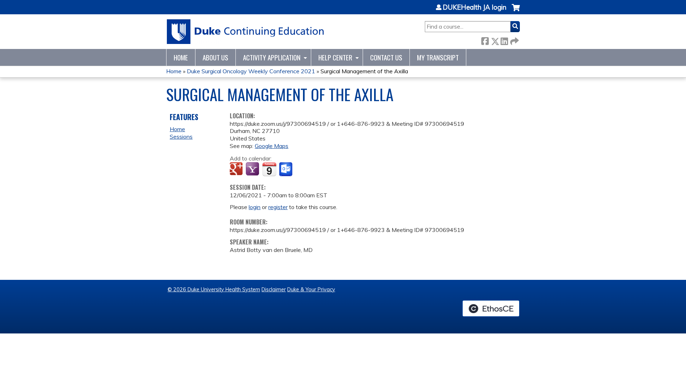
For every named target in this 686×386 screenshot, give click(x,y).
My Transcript (438, 57)
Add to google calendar (237, 169)
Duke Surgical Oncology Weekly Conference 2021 (251, 71)
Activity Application (271, 57)
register (278, 207)
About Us (215, 57)
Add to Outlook (286, 169)
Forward (513, 40)
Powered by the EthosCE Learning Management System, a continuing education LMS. (491, 308)
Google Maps (271, 145)
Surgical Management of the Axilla (364, 71)
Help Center (335, 57)
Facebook (484, 40)
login (254, 207)
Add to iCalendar (269, 169)
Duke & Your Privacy (311, 289)
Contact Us (386, 57)
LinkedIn (504, 40)
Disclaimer (274, 289)
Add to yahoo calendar (253, 169)
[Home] (245, 31)
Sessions (181, 136)
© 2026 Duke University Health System (214, 289)
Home (181, 57)
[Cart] (516, 11)
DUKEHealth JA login (474, 7)
